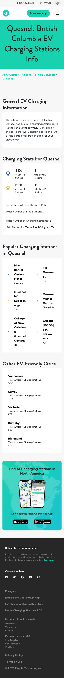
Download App (38, 13)
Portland (9, 647)
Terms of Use (13, 661)
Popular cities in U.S (17, 636)
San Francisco (12, 643)
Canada (27, 74)
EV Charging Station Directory (24, 604)
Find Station (25, 3)
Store (48, 3)
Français (10, 591)
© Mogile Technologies (23, 668)
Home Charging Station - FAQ (24, 610)
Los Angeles (11, 640)
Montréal (10, 623)
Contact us (48, 560)
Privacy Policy (14, 655)
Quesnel (7, 78)
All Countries (10, 74)
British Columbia (45, 74)
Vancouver (11, 627)
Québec (9, 630)
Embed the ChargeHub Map (22, 597)
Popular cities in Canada (20, 619)
